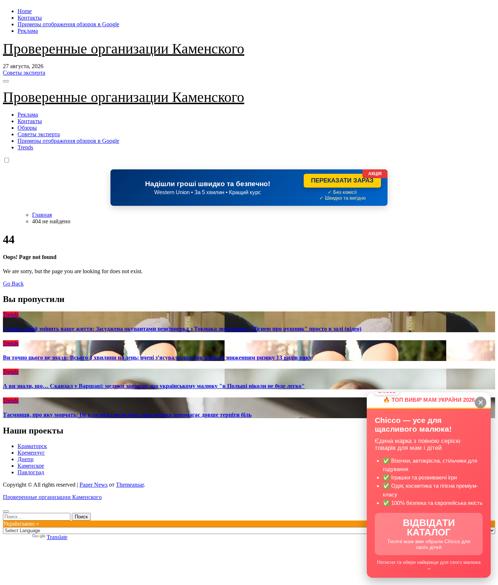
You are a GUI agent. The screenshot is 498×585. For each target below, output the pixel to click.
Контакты (29, 18)
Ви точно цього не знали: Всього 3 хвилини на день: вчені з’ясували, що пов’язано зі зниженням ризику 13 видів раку (157, 357)
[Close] (6, 511)
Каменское (30, 466)
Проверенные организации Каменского (123, 48)
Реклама (27, 31)
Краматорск (32, 446)
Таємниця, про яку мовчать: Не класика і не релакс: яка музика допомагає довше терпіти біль (127, 415)
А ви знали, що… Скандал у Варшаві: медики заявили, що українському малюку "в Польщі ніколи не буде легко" (154, 386)
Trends (25, 147)
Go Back (13, 283)
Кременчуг (31, 452)
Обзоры (27, 128)
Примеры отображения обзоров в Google (68, 24)
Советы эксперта (38, 134)
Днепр (25, 459)
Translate (57, 537)
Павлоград (30, 472)
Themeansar (130, 485)
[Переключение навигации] (6, 81)
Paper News (93, 485)
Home (24, 11)
